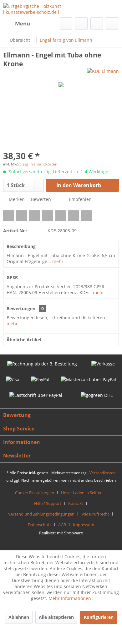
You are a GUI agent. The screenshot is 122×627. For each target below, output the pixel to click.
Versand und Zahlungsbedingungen (41, 514)
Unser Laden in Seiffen (82, 492)
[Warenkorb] (112, 23)
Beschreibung (21, 246)
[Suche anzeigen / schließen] (66, 23)
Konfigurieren (99, 617)
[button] (8, 215)
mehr (57, 261)
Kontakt (75, 503)
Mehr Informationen (69, 598)
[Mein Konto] (96, 23)
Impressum (83, 524)
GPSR (12, 277)
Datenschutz (39, 524)
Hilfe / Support (47, 503)
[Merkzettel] (81, 23)
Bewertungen (21, 308)
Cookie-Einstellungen (34, 492)
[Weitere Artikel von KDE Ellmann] (103, 73)
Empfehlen (80, 199)
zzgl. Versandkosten (40, 164)
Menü (22, 23)
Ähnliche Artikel (24, 340)
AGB (62, 524)
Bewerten (40, 199)
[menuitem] (16, 23)
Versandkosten (102, 472)
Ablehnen (18, 617)
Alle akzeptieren (56, 617)
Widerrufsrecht (95, 514)
